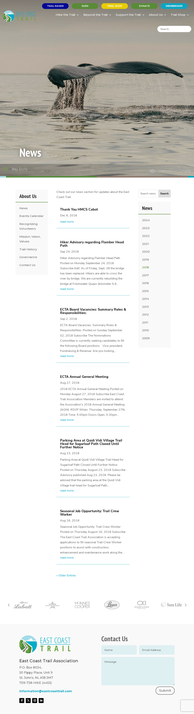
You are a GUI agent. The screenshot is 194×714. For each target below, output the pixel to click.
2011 (145, 322)
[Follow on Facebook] (21, 700)
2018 (145, 267)
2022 (146, 236)
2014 (145, 299)
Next (185, 605)
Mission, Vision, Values (30, 239)
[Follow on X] (28, 700)
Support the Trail (128, 14)
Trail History (28, 249)
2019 (145, 259)
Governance (28, 257)
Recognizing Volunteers (28, 226)
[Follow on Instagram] (34, 700)
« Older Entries (66, 575)
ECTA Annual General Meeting (84, 376)
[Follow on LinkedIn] (41, 700)
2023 (145, 228)
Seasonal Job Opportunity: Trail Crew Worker (89, 513)
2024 (146, 220)
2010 (145, 330)
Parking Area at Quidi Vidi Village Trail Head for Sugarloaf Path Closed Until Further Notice (91, 443)
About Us (156, 14)
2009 (146, 338)
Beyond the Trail (95, 14)
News (23, 208)
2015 (145, 291)
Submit (165, 690)
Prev (9, 605)
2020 (146, 251)
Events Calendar (31, 216)
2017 (145, 275)
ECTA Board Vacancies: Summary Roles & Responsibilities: (93, 311)
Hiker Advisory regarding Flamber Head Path (92, 244)
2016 (145, 283)
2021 (145, 244)
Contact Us (27, 265)
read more (67, 222)
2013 (145, 306)
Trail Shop (178, 14)
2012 (145, 314)
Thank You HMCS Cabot (79, 209)
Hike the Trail (65, 14)
